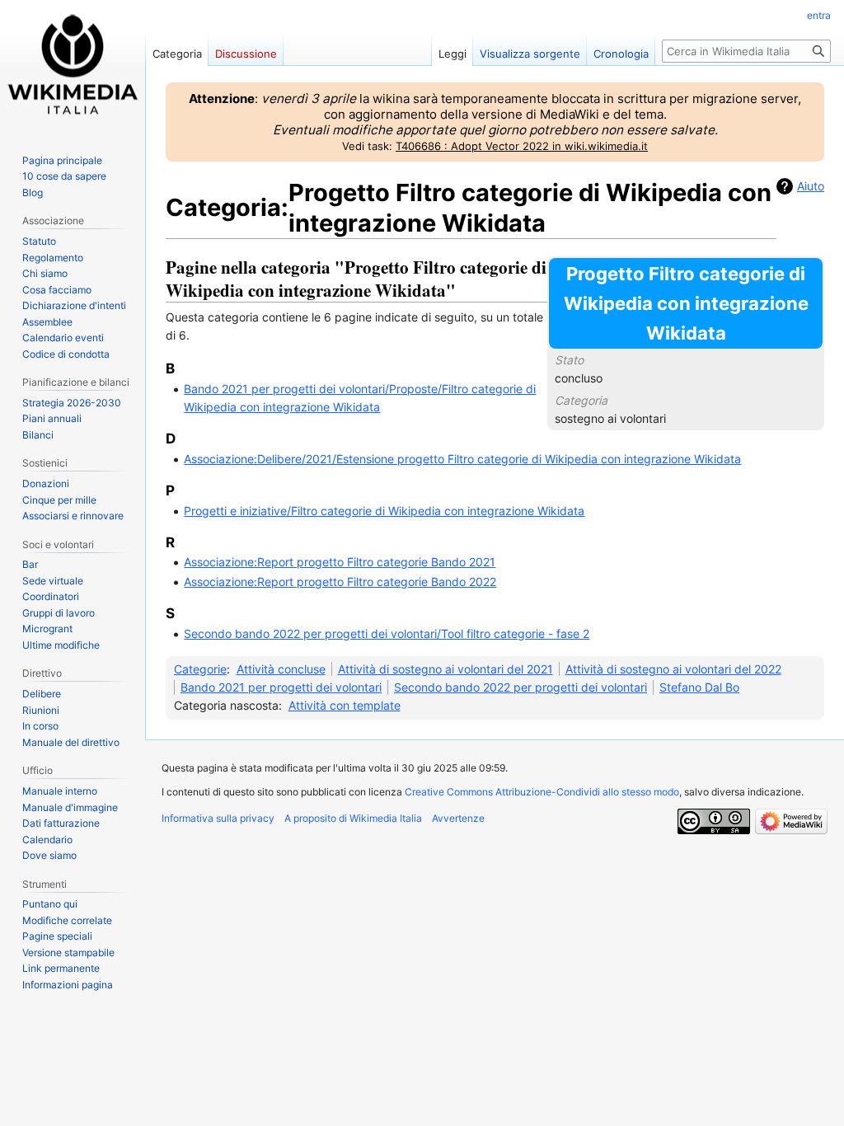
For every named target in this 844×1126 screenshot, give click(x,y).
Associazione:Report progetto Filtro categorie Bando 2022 (340, 582)
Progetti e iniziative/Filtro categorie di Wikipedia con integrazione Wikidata (384, 511)
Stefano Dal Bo (699, 687)
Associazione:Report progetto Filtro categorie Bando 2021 (339, 562)
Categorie (200, 669)
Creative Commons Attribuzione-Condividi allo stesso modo (542, 792)
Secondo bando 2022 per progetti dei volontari (520, 687)
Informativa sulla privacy (218, 818)
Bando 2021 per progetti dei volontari (281, 687)
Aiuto (810, 186)
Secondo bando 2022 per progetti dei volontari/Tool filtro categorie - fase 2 (386, 633)
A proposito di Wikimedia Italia (353, 818)
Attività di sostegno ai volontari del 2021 (445, 669)
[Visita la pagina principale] (72, 66)
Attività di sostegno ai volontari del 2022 (673, 669)
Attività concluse (281, 669)
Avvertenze (458, 818)
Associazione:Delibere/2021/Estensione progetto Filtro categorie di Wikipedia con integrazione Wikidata (462, 459)
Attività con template (344, 705)
